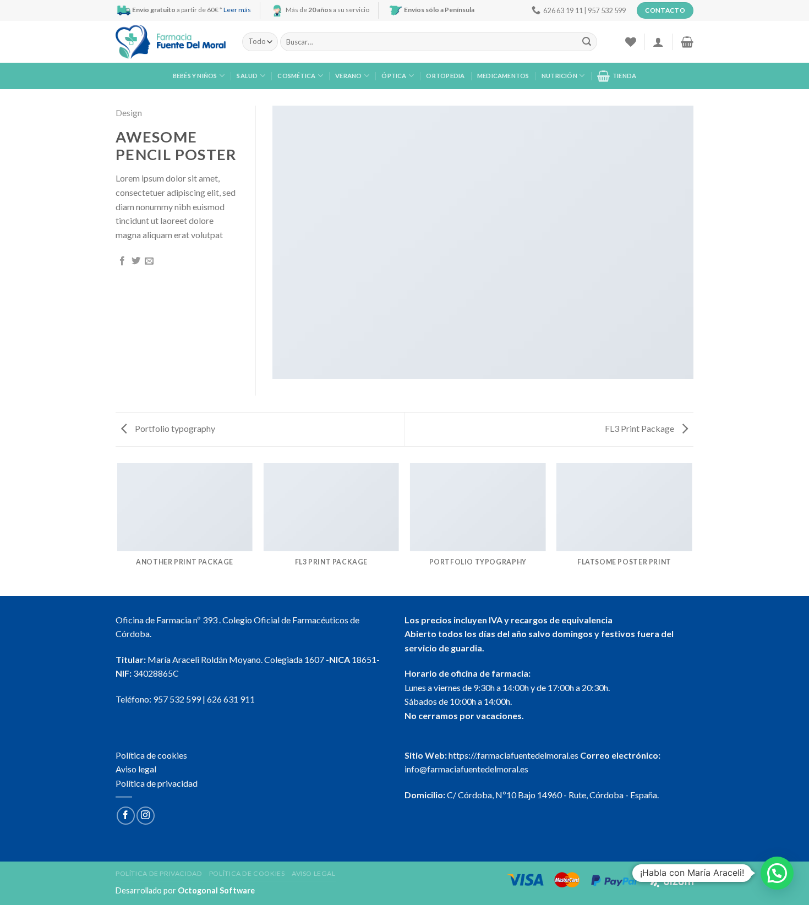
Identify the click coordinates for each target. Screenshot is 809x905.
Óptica (393, 75)
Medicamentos (503, 75)
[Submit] (586, 41)
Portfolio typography (174, 428)
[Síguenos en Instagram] (145, 816)
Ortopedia (445, 75)
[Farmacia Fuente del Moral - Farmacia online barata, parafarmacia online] (171, 42)
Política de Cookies (247, 873)
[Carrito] (687, 42)
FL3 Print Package (640, 428)
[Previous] (118, 528)
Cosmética (296, 75)
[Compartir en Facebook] (122, 261)
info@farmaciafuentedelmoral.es (466, 769)
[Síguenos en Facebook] (126, 816)
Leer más (237, 10)
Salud (247, 75)
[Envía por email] (149, 261)
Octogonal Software (216, 890)
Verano (348, 75)
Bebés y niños (195, 75)
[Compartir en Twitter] (136, 261)
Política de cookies (151, 755)
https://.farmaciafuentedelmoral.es (513, 755)
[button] (777, 873)
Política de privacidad (157, 783)
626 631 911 (231, 699)
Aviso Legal (314, 873)
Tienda (624, 75)
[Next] (692, 528)
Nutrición (559, 75)
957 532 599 (177, 699)
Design (129, 112)
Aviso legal (136, 769)
